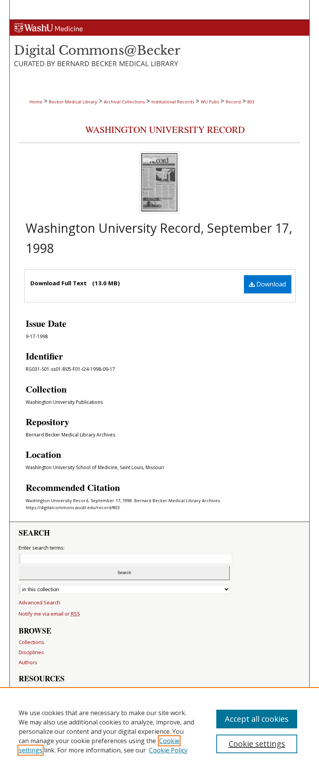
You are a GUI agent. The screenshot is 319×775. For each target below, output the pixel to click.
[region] (159, 731)
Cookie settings (257, 743)
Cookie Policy (168, 750)
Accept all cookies (257, 719)
